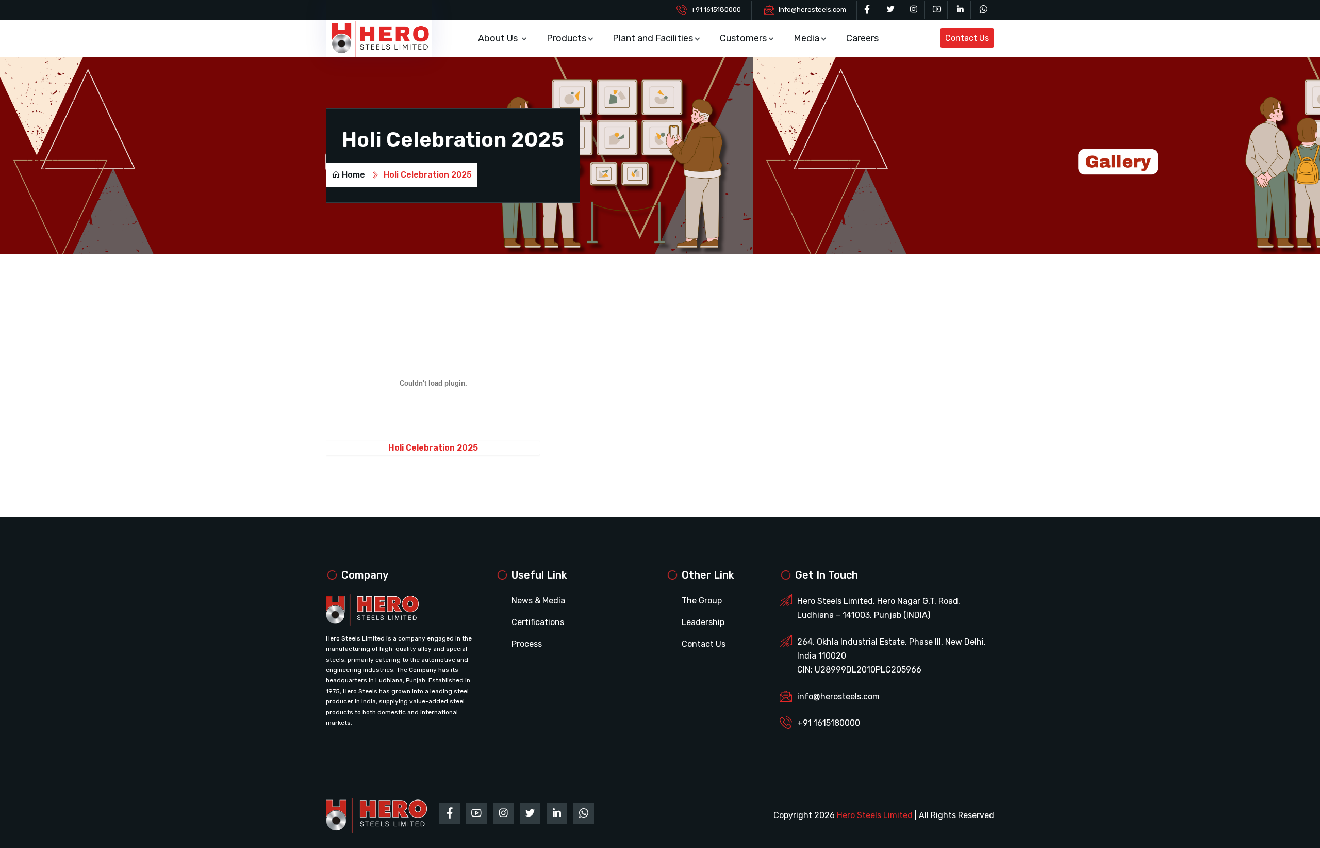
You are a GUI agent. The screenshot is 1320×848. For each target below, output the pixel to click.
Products (566, 38)
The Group (702, 600)
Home (353, 175)
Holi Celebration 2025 (433, 448)
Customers (743, 38)
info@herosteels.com (812, 9)
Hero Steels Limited (875, 815)
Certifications (538, 622)
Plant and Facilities (653, 38)
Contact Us (703, 644)
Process (527, 644)
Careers (862, 38)
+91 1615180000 (716, 9)
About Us (499, 38)
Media (806, 38)
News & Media (538, 600)
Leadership (703, 622)
